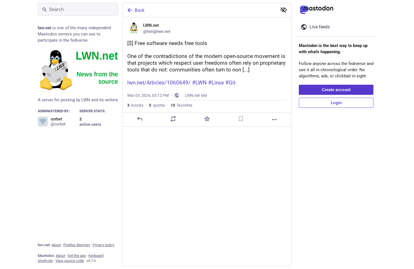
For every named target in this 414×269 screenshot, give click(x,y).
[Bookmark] (240, 118)
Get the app (77, 256)
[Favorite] (207, 118)
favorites (181, 105)
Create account (336, 89)
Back (139, 10)
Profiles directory (76, 245)
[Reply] (139, 118)
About (56, 245)
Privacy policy (103, 245)
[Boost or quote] (173, 118)
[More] (274, 119)
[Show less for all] (283, 10)
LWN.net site (196, 95)
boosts (135, 105)
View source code (69, 261)
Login (336, 102)
